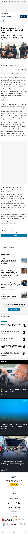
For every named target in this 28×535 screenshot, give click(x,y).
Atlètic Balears (11, 247)
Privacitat (7, 513)
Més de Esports (5, 254)
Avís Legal (12, 513)
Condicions (17, 513)
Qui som (14, 491)
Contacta (14, 495)
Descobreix (4, 361)
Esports (3, 20)
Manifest (14, 488)
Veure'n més (24, 361)
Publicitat (14, 493)
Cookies (22, 513)
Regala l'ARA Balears (14, 498)
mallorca (4, 247)
